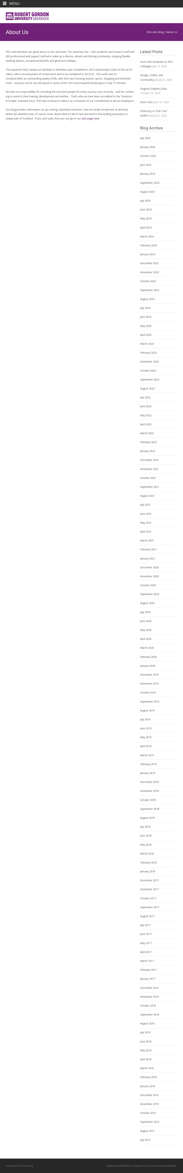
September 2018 (149, 809)
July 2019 (145, 719)
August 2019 (147, 710)
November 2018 (149, 791)
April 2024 (146, 227)
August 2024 (147, 191)
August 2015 (147, 1131)
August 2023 (147, 299)
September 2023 (149, 290)
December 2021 (149, 460)
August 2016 (147, 1023)
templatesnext (169, 1165)
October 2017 (148, 898)
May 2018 (146, 844)
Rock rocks (146, 102)
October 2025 (148, 156)
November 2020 (149, 576)
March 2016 (147, 1068)
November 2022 (149, 361)
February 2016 (148, 1077)
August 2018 (147, 817)
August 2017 (147, 916)
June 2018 (146, 835)
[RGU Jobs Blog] (25, 14)
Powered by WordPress (119, 1165)
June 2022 (146, 406)
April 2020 (146, 638)
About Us (172, 32)
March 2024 (147, 236)
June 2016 (146, 1041)
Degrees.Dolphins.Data (153, 88)
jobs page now (90, 118)
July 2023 (145, 308)
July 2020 (145, 612)
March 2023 (147, 343)
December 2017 (149, 880)
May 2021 (146, 522)
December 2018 (149, 782)
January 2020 (147, 665)
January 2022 (147, 451)
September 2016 (149, 1014)
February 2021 (148, 549)
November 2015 (149, 1104)
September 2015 (149, 1121)
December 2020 (149, 567)
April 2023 (146, 334)
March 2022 (147, 433)
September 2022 (149, 379)
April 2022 (146, 424)
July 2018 (145, 826)
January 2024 (147, 254)
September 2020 (149, 594)
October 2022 (148, 370)
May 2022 (146, 415)
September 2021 (149, 486)
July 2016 (145, 1032)
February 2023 (148, 352)
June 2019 (146, 728)
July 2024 (145, 200)
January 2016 (147, 1086)
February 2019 (148, 764)
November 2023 (149, 272)
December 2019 (149, 674)
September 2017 (149, 907)
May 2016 (146, 1050)
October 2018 (148, 800)
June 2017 (146, 934)
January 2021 (147, 558)
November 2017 (149, 889)
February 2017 (148, 969)
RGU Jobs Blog (155, 32)
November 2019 (149, 683)
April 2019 (146, 746)
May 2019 (146, 737)
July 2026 (145, 138)
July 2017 (145, 925)
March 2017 (147, 961)
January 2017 (147, 978)
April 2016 (146, 1059)
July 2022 (145, 397)
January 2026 (147, 147)
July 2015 (145, 1139)
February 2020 (148, 656)
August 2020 (147, 603)
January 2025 (147, 173)
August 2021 (147, 495)
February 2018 (148, 862)
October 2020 (148, 585)
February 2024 (148, 245)
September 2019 (149, 701)
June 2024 (146, 209)
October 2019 (148, 692)
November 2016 (149, 996)
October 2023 (148, 281)
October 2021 (148, 478)
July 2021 (145, 504)
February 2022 (148, 442)
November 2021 (149, 469)
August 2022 (147, 388)
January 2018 (147, 871)
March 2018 (147, 853)
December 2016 (149, 987)
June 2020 (146, 621)
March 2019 (147, 755)
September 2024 (149, 182)
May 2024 (146, 218)
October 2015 (148, 1113)
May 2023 (146, 326)
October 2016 (148, 1005)
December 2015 (149, 1095)
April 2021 (146, 531)
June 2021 (146, 513)
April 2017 (146, 952)
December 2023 (149, 263)
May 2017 (146, 943)
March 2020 (147, 647)
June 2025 (146, 164)
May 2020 (146, 630)
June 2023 (146, 316)
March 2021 (147, 540)
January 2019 (147, 773)
